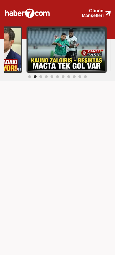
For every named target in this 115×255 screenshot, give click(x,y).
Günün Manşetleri (93, 13)
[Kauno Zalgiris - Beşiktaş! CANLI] (66, 49)
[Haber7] (34, 11)
